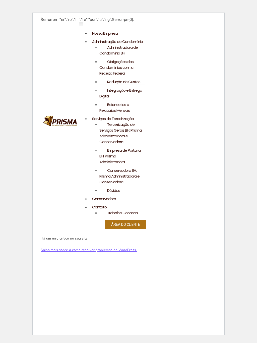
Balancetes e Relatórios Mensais (114, 107)
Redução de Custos (123, 81)
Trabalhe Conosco (122, 212)
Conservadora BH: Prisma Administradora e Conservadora (119, 176)
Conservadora (104, 198)
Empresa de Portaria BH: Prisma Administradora (120, 156)
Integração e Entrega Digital (120, 93)
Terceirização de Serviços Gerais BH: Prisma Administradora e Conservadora (120, 133)
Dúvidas (113, 190)
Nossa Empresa (105, 33)
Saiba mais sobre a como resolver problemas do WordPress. (89, 250)
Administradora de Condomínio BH (118, 50)
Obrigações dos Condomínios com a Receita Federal (116, 67)
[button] (132, 24)
